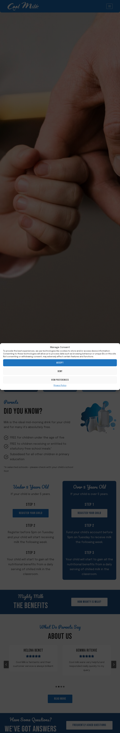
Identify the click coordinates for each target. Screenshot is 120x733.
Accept (60, 362)
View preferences (60, 379)
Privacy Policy (60, 386)
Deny (60, 371)
